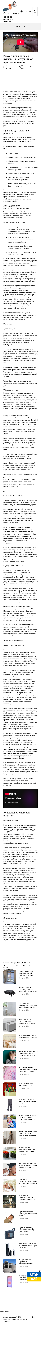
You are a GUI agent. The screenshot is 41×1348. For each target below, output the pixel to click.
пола (28, 962)
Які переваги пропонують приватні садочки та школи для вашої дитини (28, 1053)
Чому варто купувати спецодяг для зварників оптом (27, 1101)
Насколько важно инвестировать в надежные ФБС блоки (27, 1021)
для (15, 962)
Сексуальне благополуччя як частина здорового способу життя (28, 1181)
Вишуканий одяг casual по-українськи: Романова (28, 1036)
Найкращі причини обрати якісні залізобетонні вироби (26, 1262)
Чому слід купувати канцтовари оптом (26, 1084)
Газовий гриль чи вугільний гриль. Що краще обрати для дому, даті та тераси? (28, 990)
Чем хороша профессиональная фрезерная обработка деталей (27, 1198)
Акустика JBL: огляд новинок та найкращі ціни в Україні (26, 1229)
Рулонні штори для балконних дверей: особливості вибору (26, 973)
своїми (32, 965)
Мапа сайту (4, 1311)
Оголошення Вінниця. (11, 1319)
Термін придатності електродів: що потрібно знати (28, 1213)
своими (6, 967)
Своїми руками (8, 969)
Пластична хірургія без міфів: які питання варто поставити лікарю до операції (28, 1166)
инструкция (21, 962)
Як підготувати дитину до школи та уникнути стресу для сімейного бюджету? (28, 1118)
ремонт (19, 965)
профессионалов (9, 965)
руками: (26, 965)
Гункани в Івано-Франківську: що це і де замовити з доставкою (27, 1149)
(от (12, 962)
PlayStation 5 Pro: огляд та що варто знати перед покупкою (28, 1245)
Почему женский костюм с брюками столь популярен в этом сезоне (28, 1133)
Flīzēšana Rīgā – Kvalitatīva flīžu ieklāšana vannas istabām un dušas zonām (28, 1006)
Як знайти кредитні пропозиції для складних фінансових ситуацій (28, 1069)
